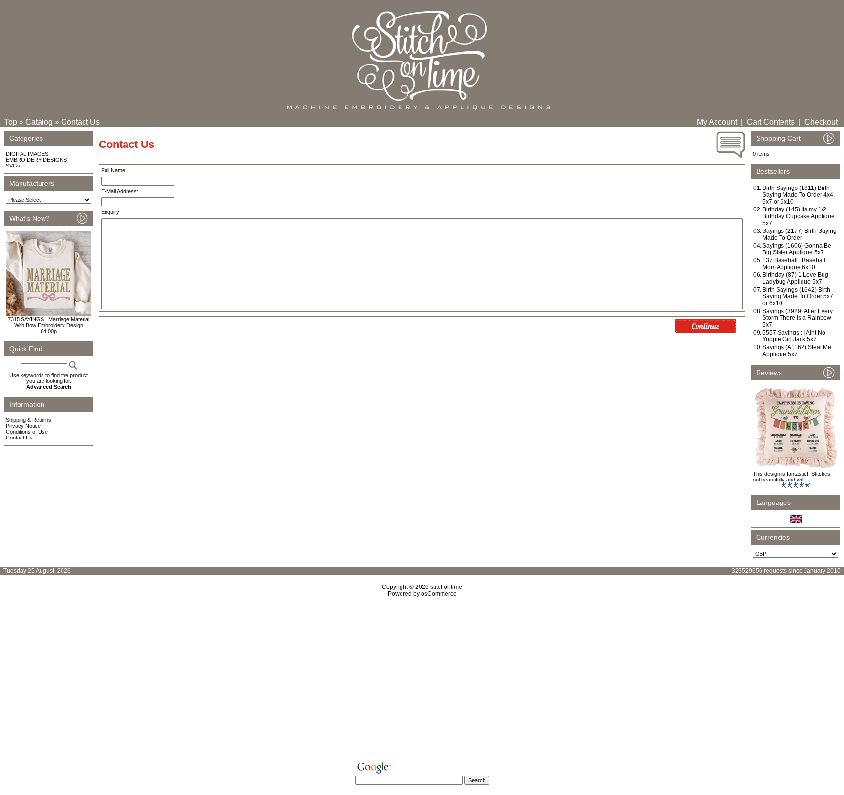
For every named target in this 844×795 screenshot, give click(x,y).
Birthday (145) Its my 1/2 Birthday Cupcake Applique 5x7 (798, 216)
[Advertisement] (422, 681)
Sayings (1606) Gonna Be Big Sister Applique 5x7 (796, 249)
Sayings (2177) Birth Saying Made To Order (799, 234)
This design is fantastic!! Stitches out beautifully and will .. (791, 476)
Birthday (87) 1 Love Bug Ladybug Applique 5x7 (795, 278)
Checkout (821, 122)
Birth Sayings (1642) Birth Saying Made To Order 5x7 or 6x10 (797, 296)
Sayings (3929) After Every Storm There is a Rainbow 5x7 (797, 318)
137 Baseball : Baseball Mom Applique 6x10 (793, 264)
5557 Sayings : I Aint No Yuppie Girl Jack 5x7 (793, 336)
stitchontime (446, 587)
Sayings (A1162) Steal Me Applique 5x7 (796, 350)
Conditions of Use (27, 432)
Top (10, 122)
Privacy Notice (23, 426)
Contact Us (80, 122)
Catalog (39, 122)
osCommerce (439, 593)
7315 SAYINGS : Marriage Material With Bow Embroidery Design (48, 322)
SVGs (13, 165)
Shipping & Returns (28, 420)
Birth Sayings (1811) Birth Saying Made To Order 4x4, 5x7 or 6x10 (798, 195)
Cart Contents (771, 122)
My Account (717, 122)
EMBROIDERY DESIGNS (36, 160)
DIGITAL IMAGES (27, 154)
